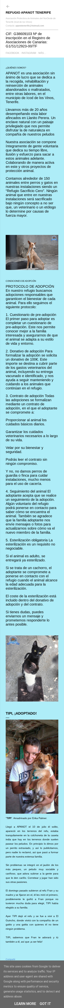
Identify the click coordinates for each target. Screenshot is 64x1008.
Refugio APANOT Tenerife (28, 12)
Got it (45, 1004)
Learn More (25, 1004)
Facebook (12, 52)
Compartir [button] (10, 959)
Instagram (29, 52)
